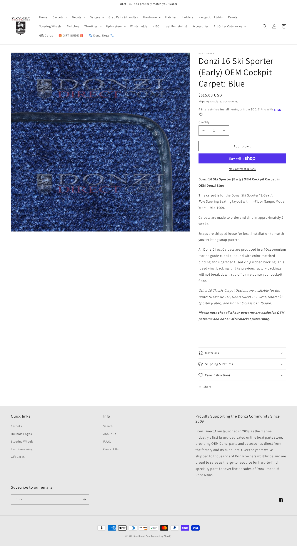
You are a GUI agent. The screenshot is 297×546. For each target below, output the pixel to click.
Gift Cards (18, 457)
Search (108, 426)
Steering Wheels (22, 441)
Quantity (204, 122)
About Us (109, 434)
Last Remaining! (22, 449)
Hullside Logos (21, 434)
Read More (203, 475)
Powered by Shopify (161, 536)
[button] (59, 17)
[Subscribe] (84, 499)
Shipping (204, 101)
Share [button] (208, 387)
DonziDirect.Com (141, 536)
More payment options (242, 168)
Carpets (16, 426)
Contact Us (111, 449)
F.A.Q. (107, 441)
